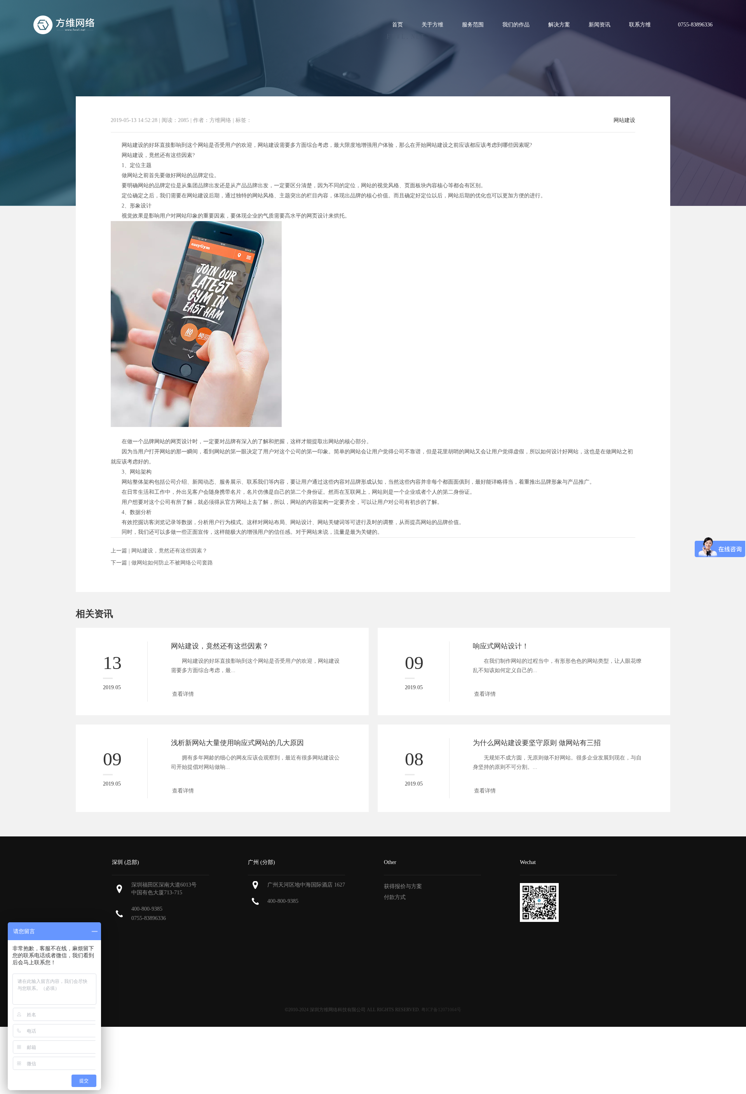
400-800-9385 (146, 909)
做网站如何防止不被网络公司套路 (172, 563)
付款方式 (395, 897)
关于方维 (432, 25)
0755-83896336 (148, 918)
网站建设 (624, 120)
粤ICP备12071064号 (441, 1009)
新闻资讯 (599, 25)
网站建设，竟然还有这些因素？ (169, 551)
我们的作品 (516, 25)
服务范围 (473, 25)
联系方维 (640, 25)
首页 (397, 25)
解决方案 (559, 25)
